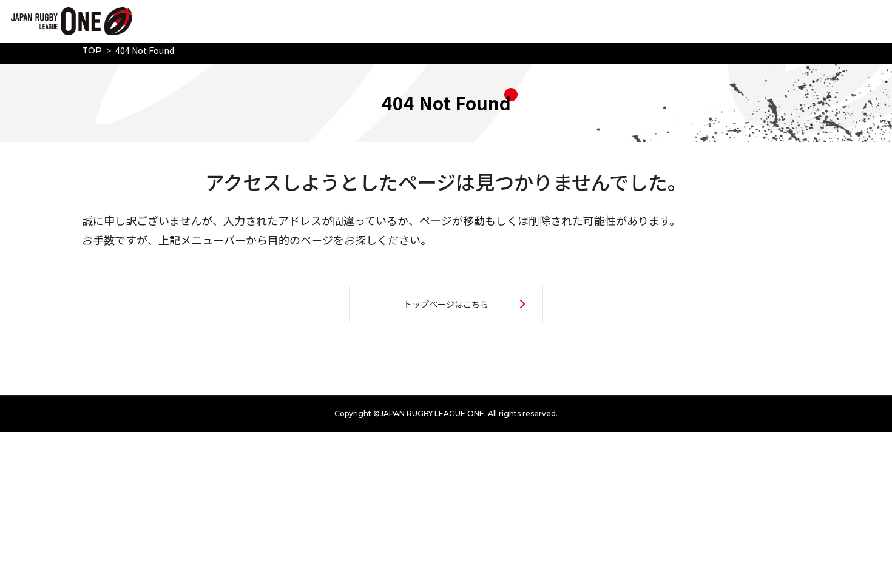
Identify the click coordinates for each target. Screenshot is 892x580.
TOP (92, 50)
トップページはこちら (446, 304)
